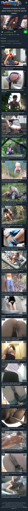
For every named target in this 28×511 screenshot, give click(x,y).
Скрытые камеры (17, 43)
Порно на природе (6, 43)
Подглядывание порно (13, 40)
